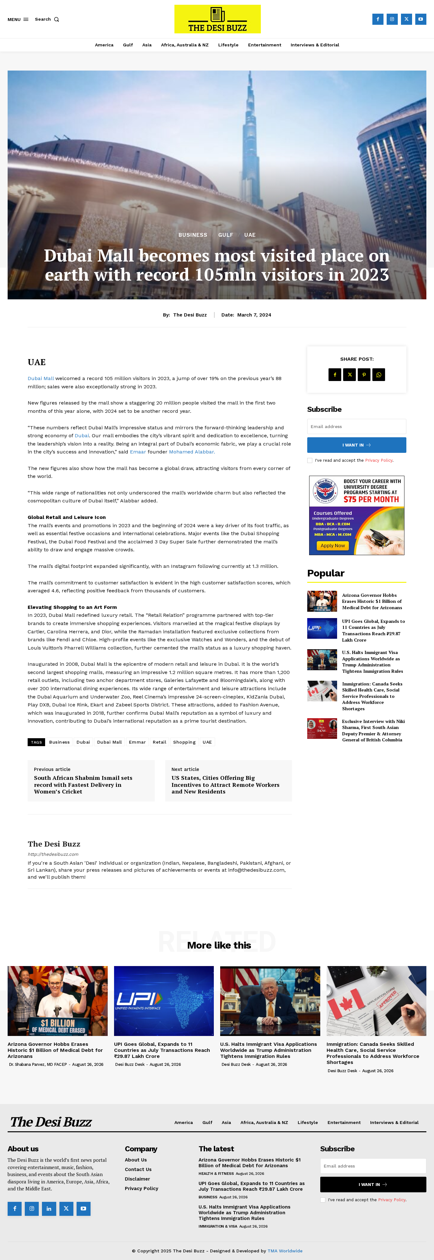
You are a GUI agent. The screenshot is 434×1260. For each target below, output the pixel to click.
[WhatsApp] (378, 374)
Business (193, 235)
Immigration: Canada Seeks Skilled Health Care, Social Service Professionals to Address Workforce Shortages (372, 696)
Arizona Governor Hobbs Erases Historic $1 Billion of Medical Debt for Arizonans (372, 601)
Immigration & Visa (218, 1226)
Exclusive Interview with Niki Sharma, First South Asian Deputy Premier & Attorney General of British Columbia (373, 730)
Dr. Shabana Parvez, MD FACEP (38, 1064)
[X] (406, 19)
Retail (159, 742)
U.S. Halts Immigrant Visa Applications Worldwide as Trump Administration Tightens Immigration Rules (372, 661)
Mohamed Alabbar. (192, 452)
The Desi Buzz (190, 315)
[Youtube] (420, 19)
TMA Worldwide (285, 1250)
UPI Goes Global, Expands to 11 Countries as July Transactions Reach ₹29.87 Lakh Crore (373, 630)
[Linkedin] (49, 1209)
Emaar (138, 452)
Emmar (137, 742)
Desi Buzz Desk (129, 1064)
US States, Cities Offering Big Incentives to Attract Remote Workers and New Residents (226, 784)
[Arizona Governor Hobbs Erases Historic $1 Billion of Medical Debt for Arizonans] (322, 601)
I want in (353, 445)
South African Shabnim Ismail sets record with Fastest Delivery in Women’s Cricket (83, 784)
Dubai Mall (41, 378)
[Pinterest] (364, 374)
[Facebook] (377, 19)
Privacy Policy (378, 460)
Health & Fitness (216, 1173)
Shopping (184, 742)
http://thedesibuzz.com (53, 854)
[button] (48, 19)
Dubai (81, 435)
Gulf (226, 235)
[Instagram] (392, 19)
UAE (250, 235)
